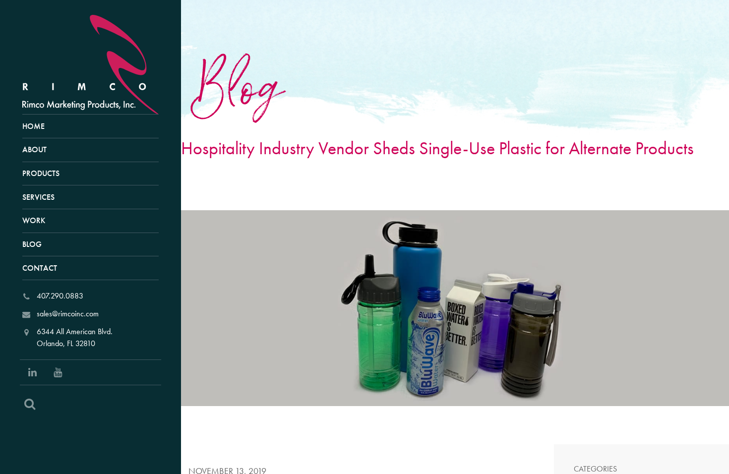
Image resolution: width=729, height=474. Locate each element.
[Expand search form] (30, 404)
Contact (39, 268)
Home (33, 126)
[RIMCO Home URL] (94, 63)
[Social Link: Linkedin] (32, 372)
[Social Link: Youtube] (57, 372)
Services (38, 197)
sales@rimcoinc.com (68, 313)
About (34, 149)
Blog (32, 244)
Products (41, 173)
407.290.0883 (60, 296)
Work (33, 220)
